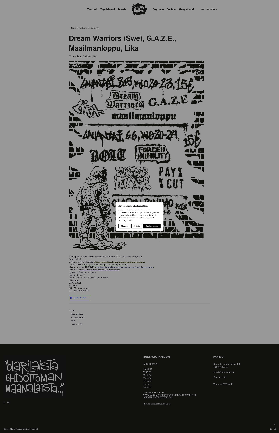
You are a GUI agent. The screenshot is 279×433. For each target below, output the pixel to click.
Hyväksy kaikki (152, 226)
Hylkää (137, 226)
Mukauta (124, 226)
